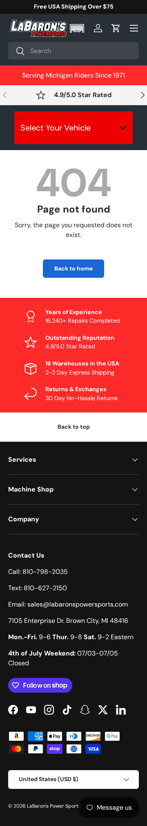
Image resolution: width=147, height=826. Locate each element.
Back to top (74, 426)
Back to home (73, 268)
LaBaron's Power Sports (54, 806)
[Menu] (134, 28)
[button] (78, 28)
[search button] (16, 51)
